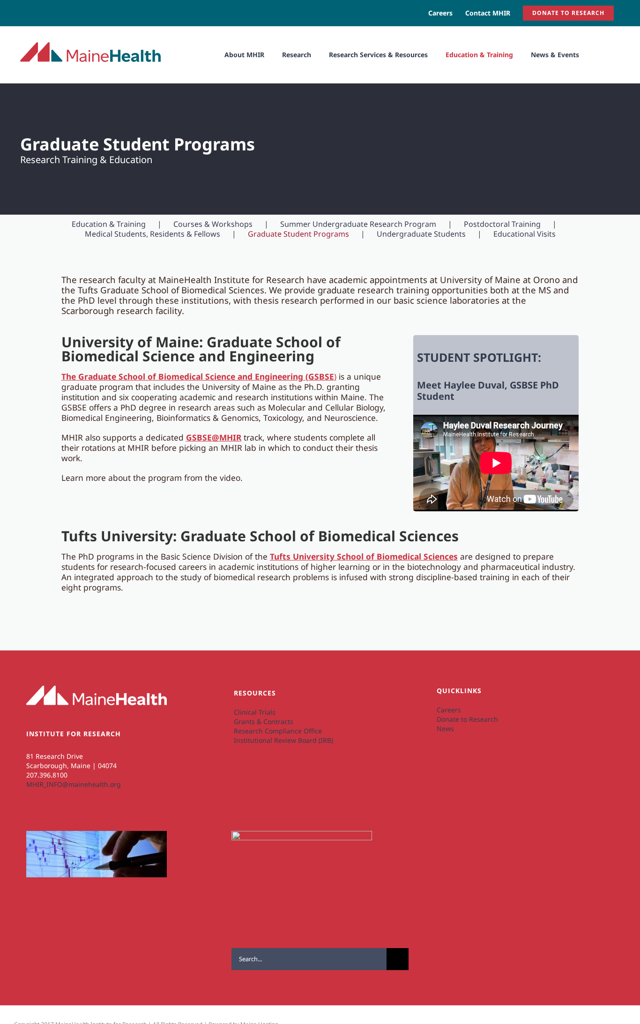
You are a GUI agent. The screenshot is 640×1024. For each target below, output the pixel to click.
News (445, 728)
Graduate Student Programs (298, 234)
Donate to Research (467, 719)
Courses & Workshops (213, 224)
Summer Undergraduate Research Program (358, 224)
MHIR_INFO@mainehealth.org (73, 784)
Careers (449, 709)
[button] (599, 54)
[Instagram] (46, 818)
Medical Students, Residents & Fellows (152, 234)
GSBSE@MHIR (213, 437)
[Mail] (78, 818)
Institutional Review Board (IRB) (283, 740)
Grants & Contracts (263, 721)
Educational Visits (524, 234)
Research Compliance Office (278, 730)
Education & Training (109, 224)
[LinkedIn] (30, 818)
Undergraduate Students (421, 234)
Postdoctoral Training (502, 224)
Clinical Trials (254, 712)
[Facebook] (62, 818)
